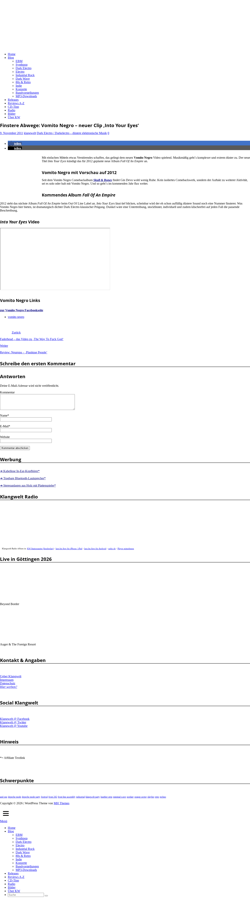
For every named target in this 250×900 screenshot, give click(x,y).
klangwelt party (93, 797)
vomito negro (16, 317)
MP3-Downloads (26, 96)
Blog (11, 57)
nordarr (130, 797)
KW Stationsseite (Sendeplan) (40, 548)
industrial (80, 797)
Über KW (14, 117)
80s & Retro (23, 82)
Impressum (6, 679)
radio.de (112, 548)
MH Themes (61, 803)
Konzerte (21, 89)
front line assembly (66, 797)
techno (163, 797)
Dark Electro (23, 68)
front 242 (52, 797)
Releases (13, 99)
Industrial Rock (25, 75)
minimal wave (119, 797)
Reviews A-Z (16, 103)
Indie (19, 85)
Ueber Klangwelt (10, 676)
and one (3, 797)
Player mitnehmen (126, 548)
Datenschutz (7, 683)
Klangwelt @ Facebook (14, 718)
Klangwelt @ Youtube (14, 725)
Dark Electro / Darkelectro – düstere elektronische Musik (72, 133)
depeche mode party (31, 797)
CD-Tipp (13, 106)
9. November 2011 (11, 133)
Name (3, 415)
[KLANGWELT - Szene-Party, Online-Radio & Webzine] (105, 47)
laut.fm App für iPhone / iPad (69, 548)
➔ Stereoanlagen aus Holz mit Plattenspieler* (28, 485)
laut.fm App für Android (95, 548)
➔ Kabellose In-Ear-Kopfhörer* (20, 471)
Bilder (11, 113)
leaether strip (106, 797)
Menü (3, 821)
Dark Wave (23, 78)
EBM (19, 61)
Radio (11, 110)
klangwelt (30, 133)
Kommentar (7, 392)
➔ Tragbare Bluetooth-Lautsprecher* (23, 478)
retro (157, 797)
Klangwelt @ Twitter (13, 722)
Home (11, 54)
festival (44, 797)
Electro (20, 71)
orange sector (140, 797)
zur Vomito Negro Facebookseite (21, 310)
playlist (150, 797)
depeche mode (14, 797)
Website (5, 437)
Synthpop (22, 64)
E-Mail (4, 426)
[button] (15, 143)
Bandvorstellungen (27, 92)
